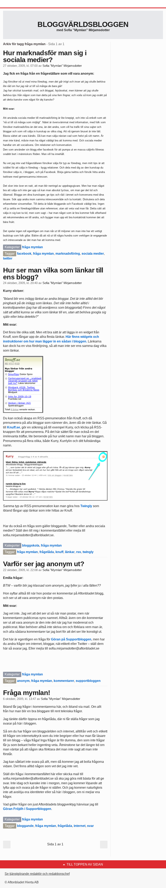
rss (78, 552)
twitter (7, 258)
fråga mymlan (32, 247)
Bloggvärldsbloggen (82, 24)
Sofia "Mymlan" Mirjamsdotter (62, 65)
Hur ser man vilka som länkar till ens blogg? (53, 273)
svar (90, 826)
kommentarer (64, 680)
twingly (88, 552)
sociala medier (93, 253)
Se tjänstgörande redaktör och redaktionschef (37, 873)
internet (79, 826)
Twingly (86, 506)
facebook (24, 253)
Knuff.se (13, 427)
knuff (59, 552)
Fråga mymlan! (26, 692)
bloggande (25, 826)
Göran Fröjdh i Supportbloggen (27, 809)
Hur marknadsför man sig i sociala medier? (44, 56)
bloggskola (30, 545)
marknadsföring (67, 253)
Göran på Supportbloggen (71, 639)
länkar (69, 552)
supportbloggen (88, 680)
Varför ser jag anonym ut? (43, 564)
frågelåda (46, 552)
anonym (23, 680)
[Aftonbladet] (18, 4)
